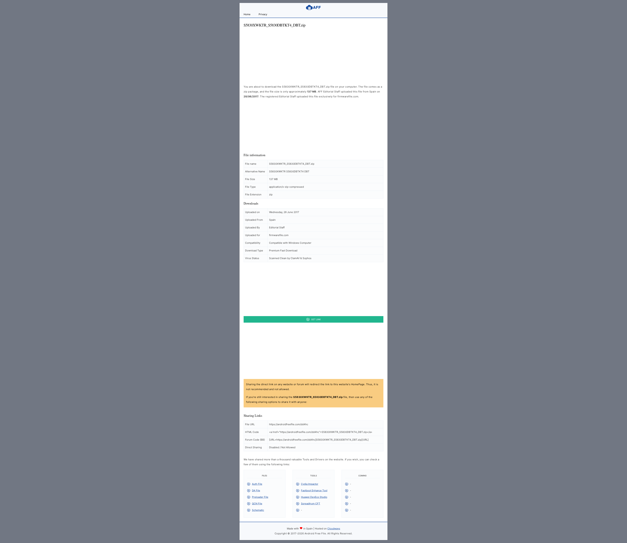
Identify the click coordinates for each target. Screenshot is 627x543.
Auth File (257, 483)
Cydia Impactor (309, 483)
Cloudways (333, 528)
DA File (256, 490)
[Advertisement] (313, 53)
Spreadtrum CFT (310, 503)
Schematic (258, 510)
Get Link (316, 319)
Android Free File (313, 7)
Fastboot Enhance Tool (314, 490)
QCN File (257, 503)
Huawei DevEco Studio (314, 497)
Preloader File (260, 497)
